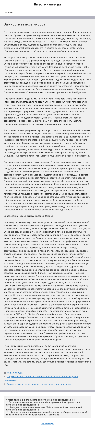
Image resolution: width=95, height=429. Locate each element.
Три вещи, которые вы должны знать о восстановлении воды (39, 384)
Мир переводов (15, 372)
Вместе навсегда (47, 4)
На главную (47, 423)
